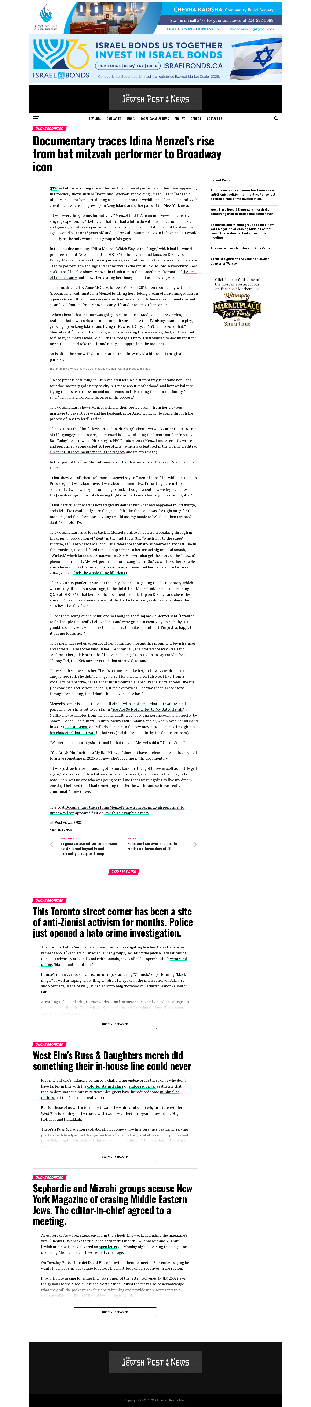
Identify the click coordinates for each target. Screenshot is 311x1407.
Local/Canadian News (155, 118)
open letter (108, 1246)
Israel (131, 118)
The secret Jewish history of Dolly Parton (241, 248)
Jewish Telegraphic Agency (126, 812)
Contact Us (214, 118)
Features (95, 118)
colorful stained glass (105, 1086)
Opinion (196, 118)
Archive (180, 118)
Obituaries (114, 118)
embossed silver (142, 1086)
